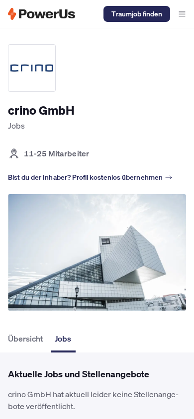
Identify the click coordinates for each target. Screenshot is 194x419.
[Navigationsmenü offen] (182, 14)
